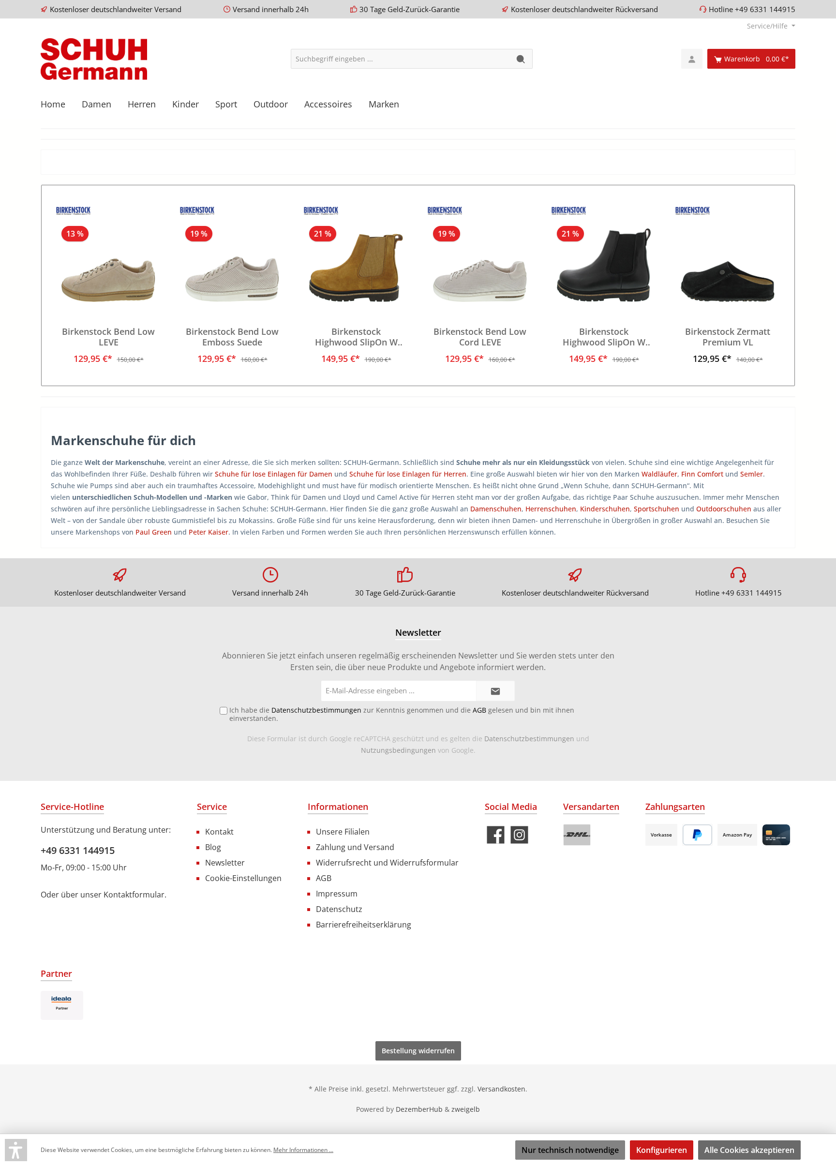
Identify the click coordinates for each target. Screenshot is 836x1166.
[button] (16, 1150)
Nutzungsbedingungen (398, 750)
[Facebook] (496, 835)
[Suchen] (521, 59)
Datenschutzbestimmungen (529, 738)
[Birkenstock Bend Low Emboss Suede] (232, 253)
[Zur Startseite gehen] (94, 59)
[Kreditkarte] (776, 835)
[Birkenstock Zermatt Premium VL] (728, 253)
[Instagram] (519, 835)
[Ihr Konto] (691, 59)
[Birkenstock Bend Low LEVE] (108, 253)
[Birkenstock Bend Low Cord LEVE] (480, 253)
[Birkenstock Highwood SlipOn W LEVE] (356, 253)
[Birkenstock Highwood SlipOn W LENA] (604, 253)
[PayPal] (697, 835)
